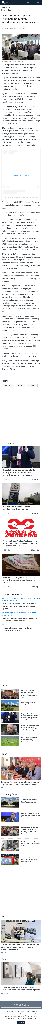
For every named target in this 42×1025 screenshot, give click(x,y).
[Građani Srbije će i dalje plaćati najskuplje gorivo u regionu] (21, 494)
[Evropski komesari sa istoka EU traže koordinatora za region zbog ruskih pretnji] (21, 599)
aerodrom (8, 385)
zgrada (20, 385)
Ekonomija (35, 479)
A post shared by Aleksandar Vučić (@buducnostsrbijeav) (21, 197)
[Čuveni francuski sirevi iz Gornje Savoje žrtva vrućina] (21, 625)
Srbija (4, 10)
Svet (9, 10)
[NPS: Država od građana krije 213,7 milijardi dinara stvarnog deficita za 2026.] (21, 565)
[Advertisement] (21, 416)
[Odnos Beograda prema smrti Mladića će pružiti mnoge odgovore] (21, 614)
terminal (32, 385)
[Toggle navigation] (38, 2)
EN (28, 2)
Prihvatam (21, 1022)
